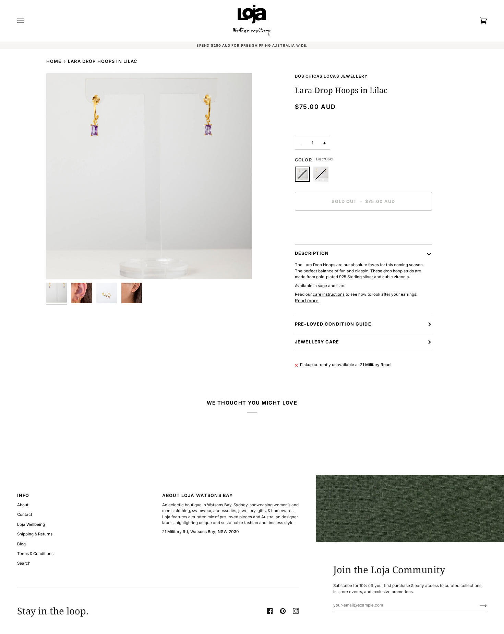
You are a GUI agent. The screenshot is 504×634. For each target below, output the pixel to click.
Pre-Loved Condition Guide (333, 324)
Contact (24, 514)
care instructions (329, 294)
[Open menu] (27, 21)
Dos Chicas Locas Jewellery (331, 76)
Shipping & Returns (34, 534)
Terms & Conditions (35, 553)
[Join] (478, 605)
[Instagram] (296, 611)
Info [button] (23, 495)
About (22, 504)
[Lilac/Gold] (304, 176)
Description (312, 253)
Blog (21, 544)
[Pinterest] (283, 611)
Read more (307, 300)
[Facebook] (270, 611)
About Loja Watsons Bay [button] (197, 495)
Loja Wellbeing (31, 524)
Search (24, 563)
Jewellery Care (317, 341)
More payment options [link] (316, 241)
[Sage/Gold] (320, 176)
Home (54, 61)
